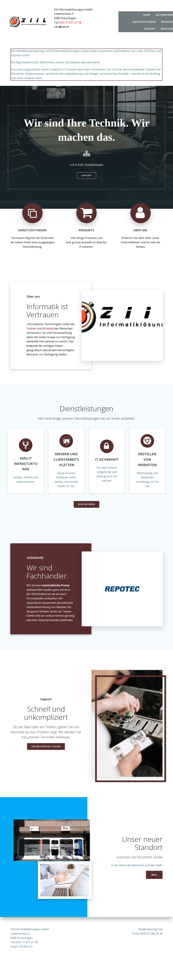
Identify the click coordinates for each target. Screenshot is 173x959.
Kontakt (150, 28)
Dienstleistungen (144, 21)
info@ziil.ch (26, 946)
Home (146, 14)
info (56, 27)
